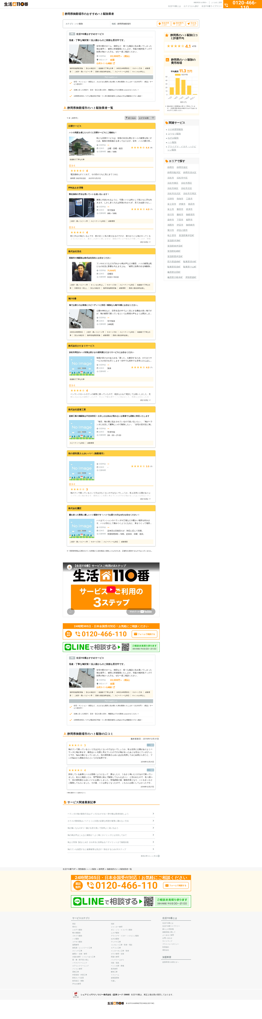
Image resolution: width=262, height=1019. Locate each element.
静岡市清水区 (189, 172)
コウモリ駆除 (174, 133)
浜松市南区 (172, 188)
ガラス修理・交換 (117, 954)
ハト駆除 (172, 142)
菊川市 (170, 230)
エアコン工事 (116, 948)
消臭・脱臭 (115, 963)
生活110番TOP (69, 869)
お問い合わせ (167, 938)
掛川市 (170, 214)
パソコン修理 (77, 969)
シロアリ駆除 (77, 930)
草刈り (74, 927)
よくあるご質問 (216, 2)
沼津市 (170, 198)
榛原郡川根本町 (175, 277)
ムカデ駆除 (115, 933)
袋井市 (170, 219)
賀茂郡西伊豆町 (175, 256)
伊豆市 (180, 224)
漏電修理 (75, 945)
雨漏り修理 (115, 957)
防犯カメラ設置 (78, 978)
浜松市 (170, 177)
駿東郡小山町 (189, 266)
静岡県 (101, 869)
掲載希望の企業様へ (200, 2)
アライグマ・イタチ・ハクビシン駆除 (125, 936)
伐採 (112, 924)
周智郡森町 (190, 277)
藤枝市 (180, 214)
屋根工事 (75, 972)
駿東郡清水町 (189, 261)
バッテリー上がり (117, 960)
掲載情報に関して (168, 932)
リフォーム (115, 975)
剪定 (74, 924)
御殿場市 (190, 214)
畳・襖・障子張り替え (80, 960)
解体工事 (114, 972)
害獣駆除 (82, 869)
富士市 (170, 209)
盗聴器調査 (115, 978)
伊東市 (182, 204)
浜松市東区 (172, 183)
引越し (113, 981)
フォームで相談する (146, 634)
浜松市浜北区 (174, 193)
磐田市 (180, 209)
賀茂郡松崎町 (174, 251)
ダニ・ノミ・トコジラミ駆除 (121, 930)
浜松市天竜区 (189, 193)
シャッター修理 (116, 927)
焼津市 (189, 209)
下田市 (180, 219)
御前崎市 (190, 224)
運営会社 (165, 950)
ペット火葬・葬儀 (117, 966)
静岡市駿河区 (174, 172)
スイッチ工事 (77, 951)
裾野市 (189, 219)
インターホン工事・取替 (120, 951)
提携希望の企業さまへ (170, 962)
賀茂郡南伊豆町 (175, 245)
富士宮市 (171, 204)
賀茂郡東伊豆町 (186, 235)
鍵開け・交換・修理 (79, 954)
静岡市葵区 (182, 167)
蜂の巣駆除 (76, 933)
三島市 (189, 198)
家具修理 (114, 969)
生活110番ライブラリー (212, 6)
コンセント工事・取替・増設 (121, 945)
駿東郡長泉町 (174, 266)
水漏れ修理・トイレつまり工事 (83, 957)
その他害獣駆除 (175, 129)
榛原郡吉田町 (174, 272)
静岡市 (170, 167)
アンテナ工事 (116, 942)
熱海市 (180, 198)
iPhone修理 (76, 984)
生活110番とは (174, 6)
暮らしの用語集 (168, 929)
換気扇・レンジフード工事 (82, 948)
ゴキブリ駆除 (77, 936)
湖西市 (170, 224)
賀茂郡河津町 (174, 240)
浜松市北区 (186, 188)
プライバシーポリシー (170, 944)
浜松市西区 (186, 183)
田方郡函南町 (174, 261)
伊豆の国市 (182, 230)
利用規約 (165, 947)
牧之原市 (171, 235)
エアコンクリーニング (80, 966)
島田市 (191, 204)
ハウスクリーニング (79, 963)
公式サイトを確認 (104, 63)
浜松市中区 (182, 177)
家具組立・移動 (78, 981)
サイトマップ (167, 941)
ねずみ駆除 (173, 138)
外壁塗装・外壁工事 (79, 975)
